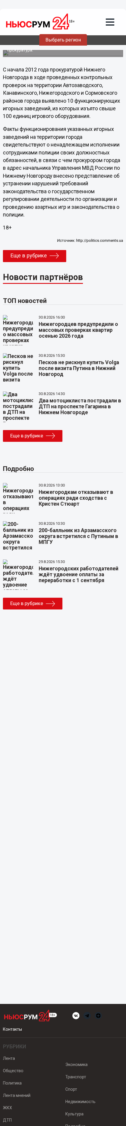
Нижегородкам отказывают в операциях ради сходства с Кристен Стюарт (76, 498)
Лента (9, 1058)
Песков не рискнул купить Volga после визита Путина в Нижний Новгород (79, 368)
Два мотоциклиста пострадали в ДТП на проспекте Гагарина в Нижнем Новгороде (80, 406)
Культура (74, 1114)
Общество (13, 1070)
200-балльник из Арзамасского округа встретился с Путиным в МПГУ (78, 536)
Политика (12, 1083)
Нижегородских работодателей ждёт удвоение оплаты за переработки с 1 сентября (78, 574)
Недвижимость (80, 1101)
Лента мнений (16, 1095)
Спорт (71, 1089)
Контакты (12, 1029)
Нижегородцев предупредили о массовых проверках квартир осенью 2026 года (78, 330)
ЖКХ (7, 1107)
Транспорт (75, 1077)
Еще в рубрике (28, 255)
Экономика (76, 1064)
